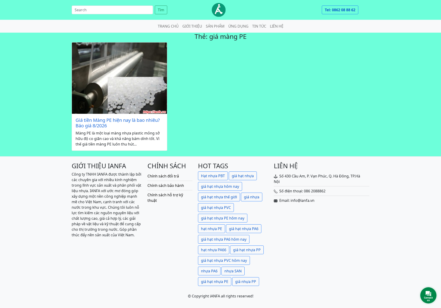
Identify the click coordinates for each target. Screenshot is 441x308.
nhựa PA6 (209, 271)
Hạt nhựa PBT (213, 175)
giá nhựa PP (245, 281)
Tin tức (259, 26)
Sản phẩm (215, 26)
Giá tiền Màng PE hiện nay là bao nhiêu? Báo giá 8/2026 (118, 122)
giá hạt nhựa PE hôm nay (222, 218)
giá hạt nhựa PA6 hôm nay (223, 239)
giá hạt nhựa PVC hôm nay (224, 260)
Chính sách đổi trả (163, 176)
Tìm (161, 9)
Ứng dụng (238, 26)
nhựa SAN (233, 271)
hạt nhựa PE (211, 228)
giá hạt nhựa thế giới (219, 197)
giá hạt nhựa (243, 175)
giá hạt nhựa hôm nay (220, 186)
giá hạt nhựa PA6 (243, 228)
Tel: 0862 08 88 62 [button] (340, 9)
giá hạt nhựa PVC (216, 207)
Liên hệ (276, 26)
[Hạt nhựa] (219, 10)
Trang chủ (168, 26)
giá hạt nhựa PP (247, 249)
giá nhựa (251, 197)
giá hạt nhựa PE (214, 281)
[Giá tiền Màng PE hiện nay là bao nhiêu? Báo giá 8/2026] (119, 78)
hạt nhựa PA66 (213, 249)
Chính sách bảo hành (165, 185)
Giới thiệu (192, 26)
